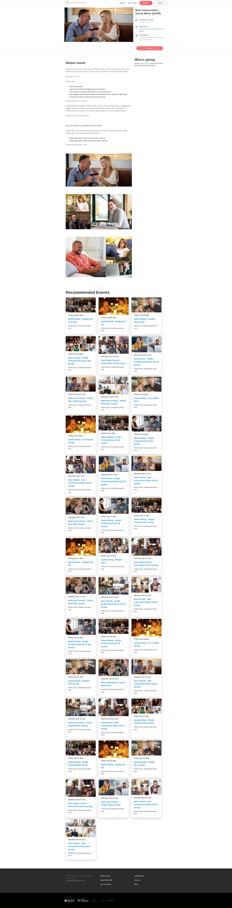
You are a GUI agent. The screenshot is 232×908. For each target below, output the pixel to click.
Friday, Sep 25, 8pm (141, 716)
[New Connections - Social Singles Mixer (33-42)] (81, 707)
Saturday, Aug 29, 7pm (109, 356)
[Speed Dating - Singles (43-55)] (114, 306)
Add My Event (139, 876)
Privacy (94, 900)
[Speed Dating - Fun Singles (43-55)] (81, 424)
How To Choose (105, 884)
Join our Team (132, 3)
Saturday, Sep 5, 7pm (76, 476)
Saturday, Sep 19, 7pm (109, 679)
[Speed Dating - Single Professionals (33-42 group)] (114, 423)
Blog (136, 884)
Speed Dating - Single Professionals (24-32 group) (144, 441)
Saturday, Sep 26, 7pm (76, 799)
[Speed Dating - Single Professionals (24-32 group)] (146, 423)
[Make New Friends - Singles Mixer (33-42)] (114, 787)
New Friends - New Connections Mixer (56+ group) (79, 846)
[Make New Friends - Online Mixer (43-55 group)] (81, 384)
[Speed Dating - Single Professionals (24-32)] (146, 706)
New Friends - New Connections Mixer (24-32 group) (80, 483)
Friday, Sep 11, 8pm (108, 516)
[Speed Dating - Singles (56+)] (114, 545)
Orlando (122, 3)
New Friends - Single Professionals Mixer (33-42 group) (146, 362)
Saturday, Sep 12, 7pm (142, 558)
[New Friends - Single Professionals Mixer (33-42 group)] (146, 344)
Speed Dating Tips (106, 880)
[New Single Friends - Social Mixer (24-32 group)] (114, 345)
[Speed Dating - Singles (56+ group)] (146, 304)
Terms (102, 900)
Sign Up (145, 3)
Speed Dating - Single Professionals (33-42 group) (111, 440)
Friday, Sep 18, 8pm (75, 637)
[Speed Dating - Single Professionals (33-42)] (146, 505)
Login (141, 63)
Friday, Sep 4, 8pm (141, 394)
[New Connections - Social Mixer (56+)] (114, 667)
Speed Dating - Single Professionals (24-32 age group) (79, 361)
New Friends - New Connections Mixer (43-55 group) (146, 480)
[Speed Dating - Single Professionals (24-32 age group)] (81, 343)
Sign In (160, 3)
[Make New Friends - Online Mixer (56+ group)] (114, 385)
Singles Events (105, 876)
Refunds (110, 900)
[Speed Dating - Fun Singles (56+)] (146, 384)
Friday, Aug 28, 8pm (75, 315)
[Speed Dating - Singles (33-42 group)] (81, 304)
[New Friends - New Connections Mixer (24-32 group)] (81, 464)
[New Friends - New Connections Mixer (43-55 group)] (146, 463)
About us (138, 880)
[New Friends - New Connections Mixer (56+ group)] (81, 828)
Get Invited (149, 48)
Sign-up (147, 63)
